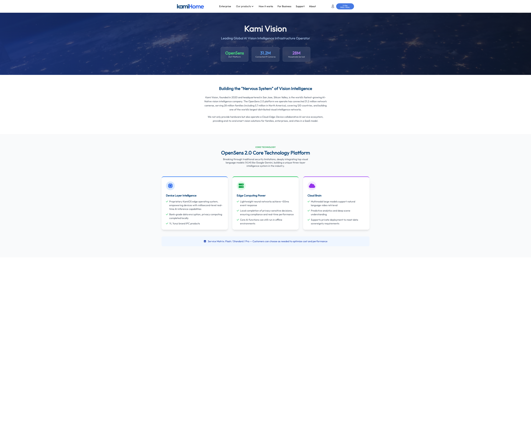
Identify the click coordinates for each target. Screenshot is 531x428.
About (312, 6)
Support (300, 6)
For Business (284, 6)
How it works (266, 6)
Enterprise (225, 6)
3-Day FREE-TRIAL (345, 6)
